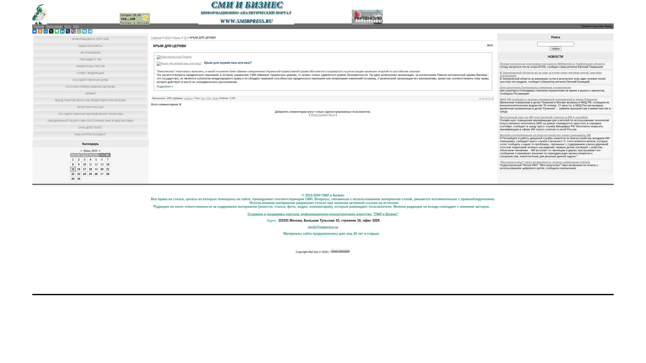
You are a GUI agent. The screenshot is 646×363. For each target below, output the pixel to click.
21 (107, 169)
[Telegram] (90, 31)
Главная (156, 37)
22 (72, 173)
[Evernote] (57, 31)
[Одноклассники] (40, 31)
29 (72, 178)
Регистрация (319, 114)
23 (78, 173)
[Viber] (73, 31)
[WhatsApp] (79, 31)
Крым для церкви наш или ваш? (228, 63)
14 (107, 164)
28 (107, 173)
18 (90, 169)
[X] (51, 31)
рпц (203, 98)
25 (90, 173)
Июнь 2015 (90, 150)
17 (84, 169)
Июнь (177, 37)
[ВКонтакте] (34, 31)
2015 (168, 37)
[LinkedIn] (62, 31)
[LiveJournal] (68, 31)
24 (84, 173)
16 (78, 169)
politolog (188, 98)
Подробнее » (165, 86)
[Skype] (84, 31)
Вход (332, 114)
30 (78, 178)
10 (84, 164)
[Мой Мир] (45, 31)
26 (96, 173)
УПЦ (208, 98)
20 (101, 169)
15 (72, 169)
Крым (215, 98)
